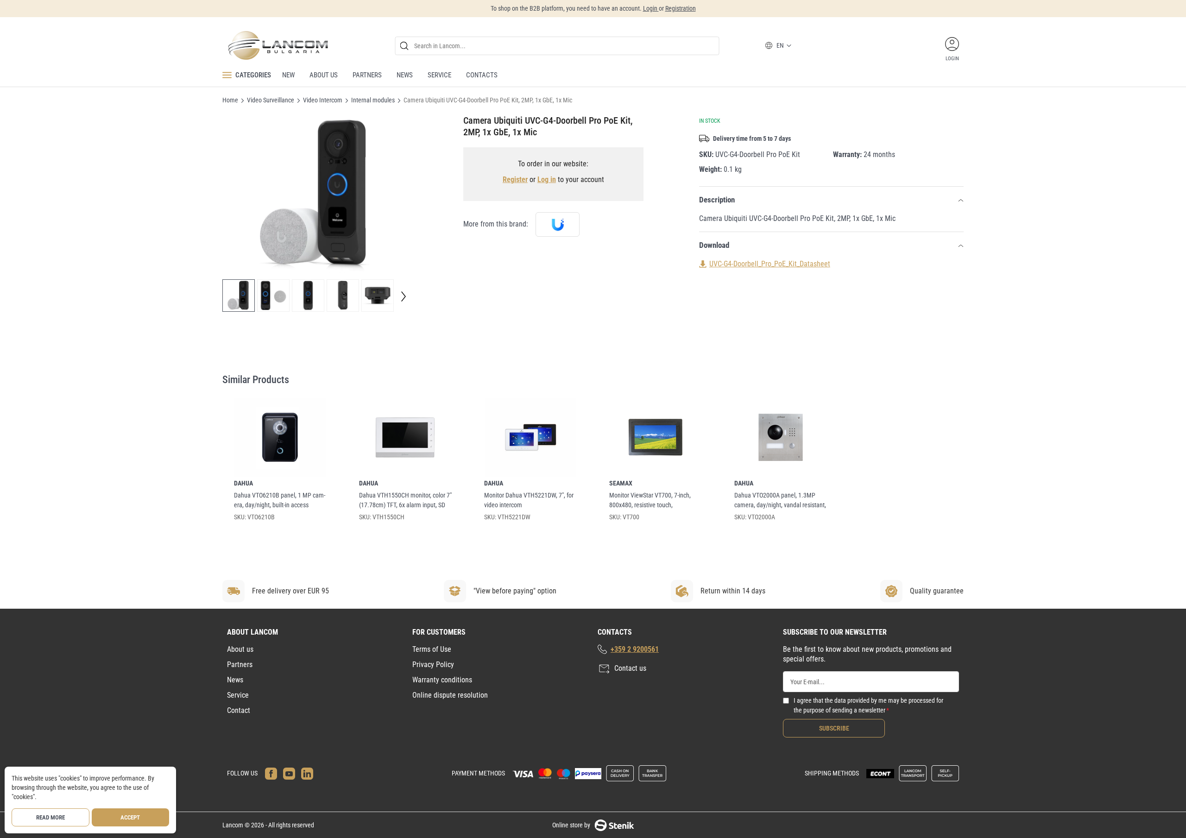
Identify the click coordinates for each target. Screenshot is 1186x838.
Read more (50, 817)
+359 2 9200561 (635, 649)
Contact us (630, 668)
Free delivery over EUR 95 (290, 590)
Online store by (571, 825)
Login (651, 8)
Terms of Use (431, 649)
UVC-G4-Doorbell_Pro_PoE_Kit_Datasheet (769, 263)
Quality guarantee (937, 590)
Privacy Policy (433, 664)
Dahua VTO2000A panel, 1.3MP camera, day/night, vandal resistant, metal (780, 500)
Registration (680, 8)
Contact (238, 710)
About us (240, 649)
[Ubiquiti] (558, 224)
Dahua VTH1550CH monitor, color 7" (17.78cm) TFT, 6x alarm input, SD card (405, 500)
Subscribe (834, 728)
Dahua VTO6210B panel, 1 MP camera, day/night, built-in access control (279, 500)
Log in (546, 179)
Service (238, 695)
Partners (239, 664)
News (235, 679)
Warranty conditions (442, 679)
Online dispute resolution (450, 695)
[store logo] (277, 45)
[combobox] (557, 46)
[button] (238, 295)
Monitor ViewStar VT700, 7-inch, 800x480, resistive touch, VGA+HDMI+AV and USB (650, 500)
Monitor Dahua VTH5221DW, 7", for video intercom (529, 500)
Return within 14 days (732, 590)
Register (515, 179)
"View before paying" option (514, 590)
